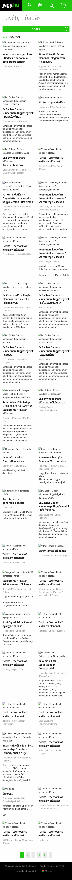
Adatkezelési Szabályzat (52, 866)
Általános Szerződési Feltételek (20, 866)
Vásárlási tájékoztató (27, 871)
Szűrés (36, 28)
